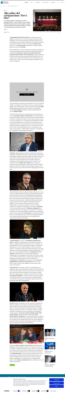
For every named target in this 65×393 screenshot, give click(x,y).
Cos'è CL (31, 2)
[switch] (28, 391)
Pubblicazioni (53, 2)
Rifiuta (56, 386)
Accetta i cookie (27, 94)
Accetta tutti (56, 379)
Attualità (26, 2)
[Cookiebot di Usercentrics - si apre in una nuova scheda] (6, 391)
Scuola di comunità (45, 2)
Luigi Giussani (37, 2)
